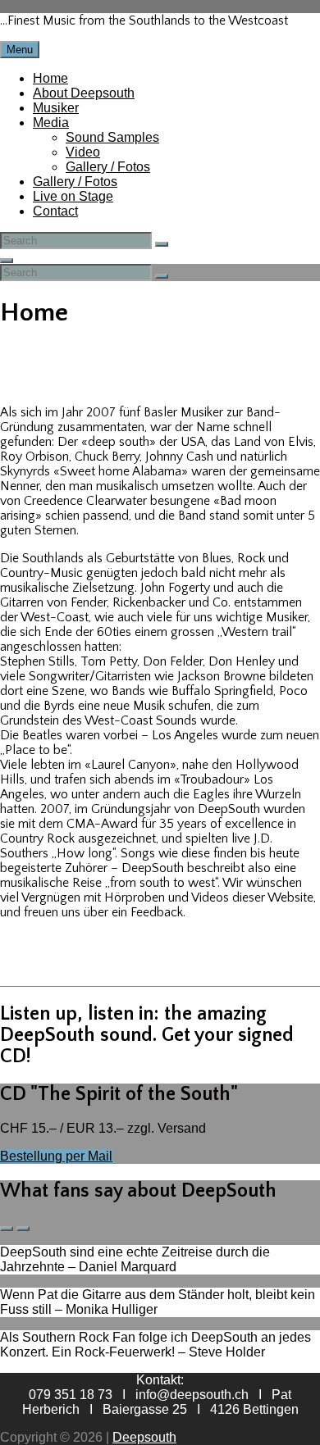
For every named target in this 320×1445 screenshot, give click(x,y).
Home (50, 78)
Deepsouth (144, 1437)
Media (51, 123)
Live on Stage (73, 196)
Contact (55, 211)
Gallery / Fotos (108, 167)
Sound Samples (112, 137)
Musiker (56, 108)
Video (83, 152)
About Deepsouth (84, 93)
